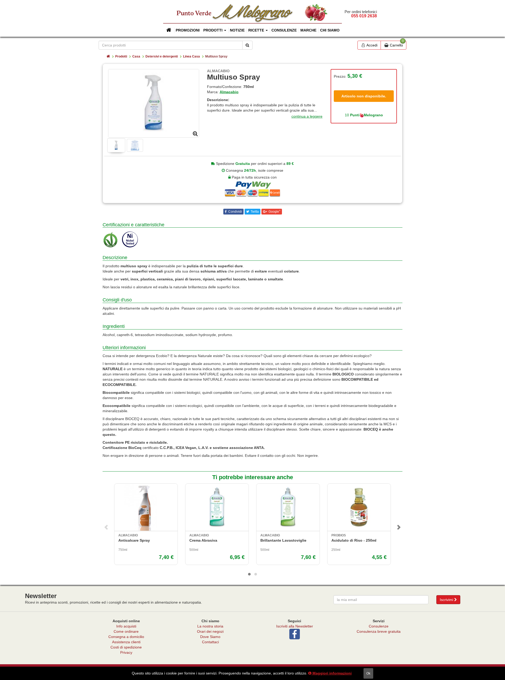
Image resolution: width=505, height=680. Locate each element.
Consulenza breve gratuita (379, 631)
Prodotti (121, 56)
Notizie (237, 30)
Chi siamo (330, 30)
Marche (308, 30)
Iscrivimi (447, 600)
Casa (136, 56)
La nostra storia (210, 626)
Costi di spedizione (126, 647)
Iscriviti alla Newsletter (294, 626)
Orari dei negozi (210, 631)
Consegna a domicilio (126, 637)
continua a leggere (306, 116)
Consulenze (284, 30)
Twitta (254, 211)
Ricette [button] (256, 30)
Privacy (126, 652)
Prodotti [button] (213, 30)
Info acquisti (126, 626)
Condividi (235, 211)
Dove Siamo (210, 637)
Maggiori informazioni (331, 673)
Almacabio (229, 92)
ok (368, 673)
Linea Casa (191, 56)
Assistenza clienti (126, 642)
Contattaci (210, 642)
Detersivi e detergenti (161, 56)
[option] (153, 103)
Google (274, 211)
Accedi (371, 45)
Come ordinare (126, 631)
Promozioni (188, 30)
